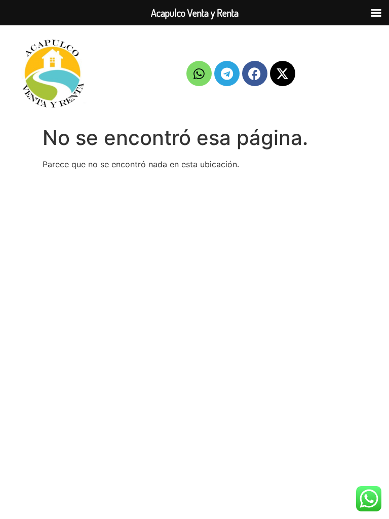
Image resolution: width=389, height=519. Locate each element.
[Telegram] (227, 73)
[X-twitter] (282, 73)
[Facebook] (254, 73)
